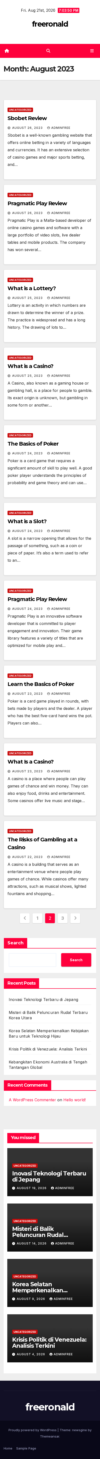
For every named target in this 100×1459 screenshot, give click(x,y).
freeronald (50, 24)
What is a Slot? (27, 521)
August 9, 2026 (31, 1299)
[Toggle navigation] (92, 51)
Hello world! (74, 1099)
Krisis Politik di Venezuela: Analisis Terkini (48, 1049)
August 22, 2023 (28, 857)
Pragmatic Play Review (37, 203)
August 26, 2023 (28, 128)
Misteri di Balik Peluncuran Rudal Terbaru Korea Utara (41, 1235)
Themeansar (49, 1436)
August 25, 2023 (28, 298)
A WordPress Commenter (32, 1099)
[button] (48, 50)
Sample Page (26, 1448)
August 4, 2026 (31, 1354)
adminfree (60, 128)
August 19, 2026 (32, 1188)
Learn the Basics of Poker (41, 684)
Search (16, 943)
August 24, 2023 (28, 453)
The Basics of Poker (33, 443)
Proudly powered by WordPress (33, 1430)
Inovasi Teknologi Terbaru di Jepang (43, 999)
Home (8, 1448)
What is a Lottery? (32, 288)
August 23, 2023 (28, 693)
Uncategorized (20, 109)
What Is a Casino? (31, 761)
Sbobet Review (27, 118)
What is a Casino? (30, 366)
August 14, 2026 (32, 1243)
